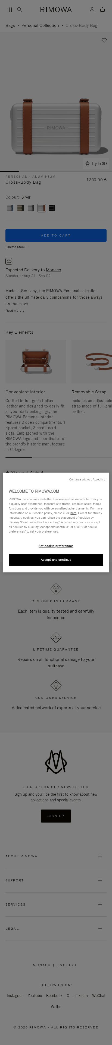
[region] (56, 522)
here (73, 513)
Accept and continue (56, 559)
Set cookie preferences (56, 546)
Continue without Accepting (87, 479)
